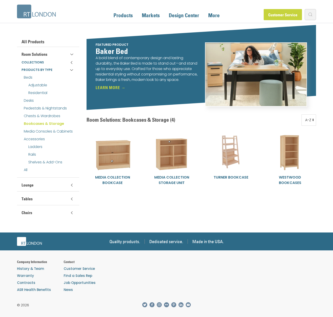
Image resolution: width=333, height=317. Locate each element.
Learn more (108, 88)
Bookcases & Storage (44, 123)
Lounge (28, 185)
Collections (33, 62)
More (214, 15)
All (25, 169)
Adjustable (37, 85)
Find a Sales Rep (78, 275)
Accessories (34, 139)
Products (123, 15)
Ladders (35, 146)
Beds (28, 77)
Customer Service (282, 14)
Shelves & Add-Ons (45, 162)
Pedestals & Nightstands (45, 108)
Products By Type (37, 70)
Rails (32, 154)
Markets (151, 15)
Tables (27, 198)
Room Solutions (34, 54)
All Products (33, 41)
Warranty (25, 275)
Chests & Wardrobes (42, 116)
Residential (37, 92)
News (68, 289)
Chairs (27, 212)
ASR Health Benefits (34, 289)
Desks (29, 100)
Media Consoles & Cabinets (48, 131)
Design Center (184, 15)
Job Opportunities (80, 282)
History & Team (30, 268)
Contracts (26, 282)
